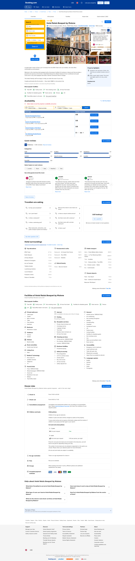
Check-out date (29, 33)
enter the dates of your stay (62, 406)
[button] (35, 40)
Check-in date (29, 29)
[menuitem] (28, 7)
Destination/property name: (32, 24)
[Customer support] (82, 3)
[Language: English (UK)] (77, 3)
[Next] (109, 41)
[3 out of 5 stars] (48, 20)
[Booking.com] (31, 3)
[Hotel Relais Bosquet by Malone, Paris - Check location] (47, 26)
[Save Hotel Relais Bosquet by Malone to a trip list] (102, 22)
